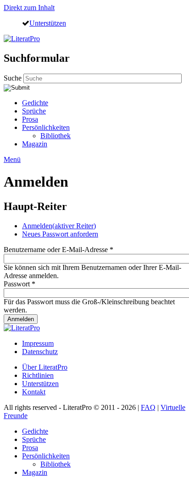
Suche (13, 78)
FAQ (148, 407)
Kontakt (33, 392)
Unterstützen (47, 23)
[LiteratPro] (22, 39)
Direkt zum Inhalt (29, 7)
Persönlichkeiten (46, 127)
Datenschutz (40, 351)
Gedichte (35, 103)
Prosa (30, 119)
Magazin (34, 144)
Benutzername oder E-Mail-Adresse (58, 249)
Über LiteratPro (44, 367)
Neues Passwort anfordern (60, 234)
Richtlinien (38, 375)
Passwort (19, 284)
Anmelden (59, 226)
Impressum (38, 343)
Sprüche (34, 111)
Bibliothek (55, 136)
